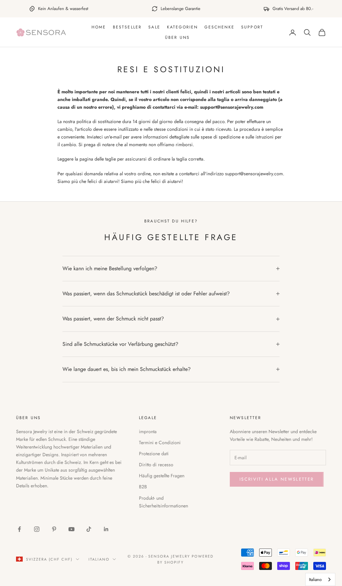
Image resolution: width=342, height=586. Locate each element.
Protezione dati (154, 453)
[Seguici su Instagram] (36, 529)
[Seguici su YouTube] (71, 529)
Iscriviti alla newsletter (276, 479)
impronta (148, 431)
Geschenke (219, 27)
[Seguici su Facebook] (19, 529)
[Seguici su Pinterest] (54, 529)
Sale (154, 27)
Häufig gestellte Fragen (161, 475)
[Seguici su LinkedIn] (106, 529)
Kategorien (182, 27)
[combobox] (320, 579)
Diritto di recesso (156, 464)
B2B (143, 486)
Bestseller (127, 27)
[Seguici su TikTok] (89, 529)
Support (252, 27)
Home (99, 27)
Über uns (177, 37)
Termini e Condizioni (160, 442)
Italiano (99, 559)
